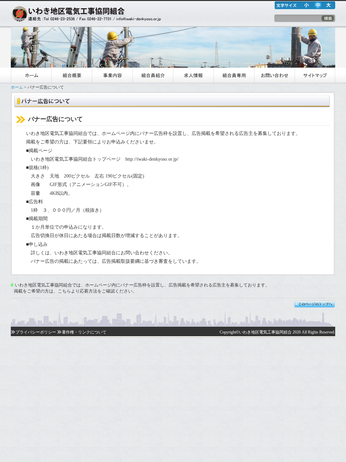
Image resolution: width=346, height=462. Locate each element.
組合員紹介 (152, 75)
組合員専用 (234, 75)
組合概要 (71, 75)
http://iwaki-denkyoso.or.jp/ (151, 159)
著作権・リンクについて (84, 332)
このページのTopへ (314, 304)
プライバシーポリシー (36, 332)
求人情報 (193, 75)
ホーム (31, 75)
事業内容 (112, 75)
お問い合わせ (274, 75)
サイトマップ (315, 75)
